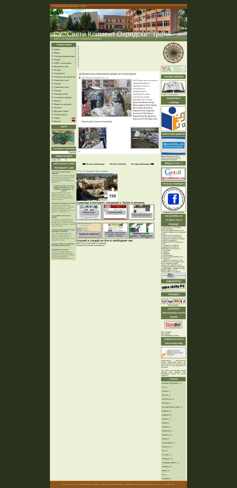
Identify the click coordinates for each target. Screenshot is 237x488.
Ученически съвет (61, 87)
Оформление (129, 484)
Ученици (57, 91)
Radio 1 (94, 243)
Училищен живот (61, 94)
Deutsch (57, 121)
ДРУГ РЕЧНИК (166, 332)
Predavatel (102, 243)
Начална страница (118, 164)
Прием (56, 53)
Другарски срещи (61, 111)
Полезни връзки (60, 115)
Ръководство (59, 73)
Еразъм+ (165, 395)
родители (166, 431)
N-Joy (83, 243)
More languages (173, 305)
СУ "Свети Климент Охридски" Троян (112, 33)
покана (165, 419)
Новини (57, 49)
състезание (167, 443)
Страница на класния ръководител (90, 245)
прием (164, 423)
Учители (57, 84)
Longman (165, 478)
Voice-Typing (165, 334)
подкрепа (166, 415)
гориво (165, 391)
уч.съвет (165, 455)
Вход (110, 484)
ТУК (162, 370)
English (57, 118)
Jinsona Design (155, 484)
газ (163, 387)
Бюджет (57, 60)
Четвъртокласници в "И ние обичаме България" (63, 230)
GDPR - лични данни (62, 63)
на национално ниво (171, 407)
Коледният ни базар (59, 250)
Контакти (57, 108)
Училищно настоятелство (64, 77)
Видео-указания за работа (170, 156)
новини (165, 411)
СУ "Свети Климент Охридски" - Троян (69, 6)
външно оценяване (170, 383)
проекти (165, 427)
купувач (165, 403)
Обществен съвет (61, 80)
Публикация (118, 484)
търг (164, 451)
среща (164, 439)
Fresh (88, 243)
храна (164, 471)
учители (165, 467)
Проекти (57, 101)
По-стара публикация (140, 164)
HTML (139, 484)
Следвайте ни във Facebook (173, 212)
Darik (78, 243)
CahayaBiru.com (168, 484)
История (57, 70)
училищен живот (169, 463)
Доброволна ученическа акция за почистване (107, 74)
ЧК (162, 475)
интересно (166, 399)
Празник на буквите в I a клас (63, 203)
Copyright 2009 (68, 484)
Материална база (61, 67)
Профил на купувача (62, 104)
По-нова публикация (95, 164)
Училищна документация (64, 56)
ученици (165, 459)
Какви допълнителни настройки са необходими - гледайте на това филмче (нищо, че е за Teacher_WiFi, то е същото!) (173, 269)
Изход (145, 484)
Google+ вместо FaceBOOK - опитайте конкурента (63, 244)
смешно (165, 435)
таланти (165, 447)
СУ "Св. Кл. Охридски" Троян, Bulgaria (92, 171)
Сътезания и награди (62, 97)
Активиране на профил (169, 159)
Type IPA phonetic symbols (170, 335)
